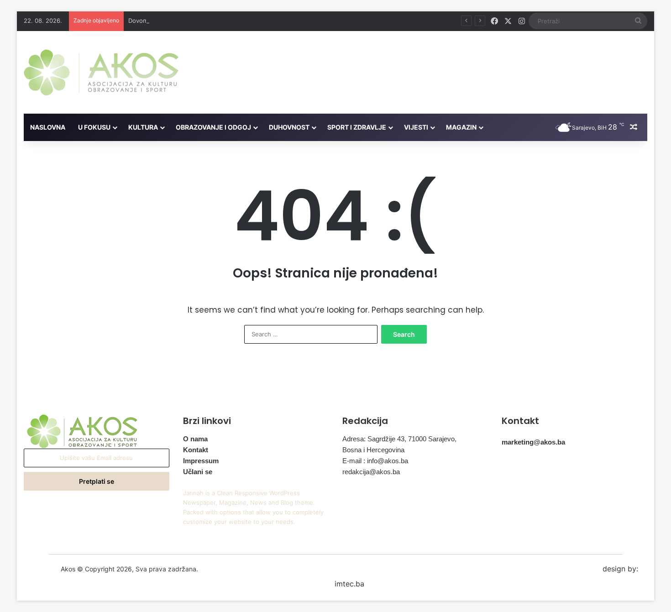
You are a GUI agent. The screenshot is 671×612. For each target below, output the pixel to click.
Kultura (143, 127)
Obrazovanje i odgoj (213, 127)
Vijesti (416, 127)
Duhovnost (289, 127)
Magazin (461, 127)
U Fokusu (94, 127)
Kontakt (195, 450)
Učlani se (197, 472)
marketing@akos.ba (533, 442)
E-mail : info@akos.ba (375, 461)
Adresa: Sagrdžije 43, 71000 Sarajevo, (399, 439)
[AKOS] (101, 72)
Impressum (201, 461)
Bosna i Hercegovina (373, 450)
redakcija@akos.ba (371, 472)
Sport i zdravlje (356, 127)
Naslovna (47, 127)
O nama (195, 439)
